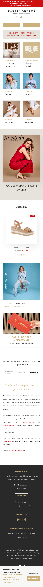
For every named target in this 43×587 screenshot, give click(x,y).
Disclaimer (9, 555)
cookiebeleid (8, 582)
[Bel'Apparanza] (9, 372)
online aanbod (17, 450)
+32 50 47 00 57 (21, 502)
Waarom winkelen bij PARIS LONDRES (21, 534)
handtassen (7, 429)
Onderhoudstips (21, 537)
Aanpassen (33, 573)
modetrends (7, 441)
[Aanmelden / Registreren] (26, 17)
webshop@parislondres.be (21, 506)
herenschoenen (28, 422)
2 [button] (19, 254)
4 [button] (23, 254)
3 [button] (21, 254)
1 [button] (17, 254)
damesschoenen (9, 425)
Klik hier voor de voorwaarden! (20, 5)
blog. (16, 444)
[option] (21, 232)
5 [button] (25, 254)
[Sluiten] (39, 3)
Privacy (36, 553)
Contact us (21, 495)
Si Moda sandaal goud (21, 248)
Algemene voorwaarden (24, 553)
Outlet (31, 25)
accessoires (20, 429)
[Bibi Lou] (21, 372)
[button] (16, 17)
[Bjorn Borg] (34, 372)
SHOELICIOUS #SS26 (16, 305)
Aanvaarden (33, 578)
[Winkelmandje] (31, 17)
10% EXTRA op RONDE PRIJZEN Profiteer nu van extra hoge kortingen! (21, 34)
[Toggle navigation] (11, 17)
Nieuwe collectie (11, 25)
